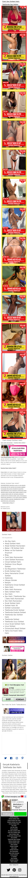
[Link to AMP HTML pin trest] (22, 758)
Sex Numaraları (14, 851)
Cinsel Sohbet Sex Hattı (14, 820)
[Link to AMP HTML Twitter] (5, 759)
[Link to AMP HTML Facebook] (11, 759)
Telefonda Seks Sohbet (14, 839)
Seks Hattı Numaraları (7, 442)
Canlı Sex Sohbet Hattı (14, 832)
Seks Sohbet (14, 844)
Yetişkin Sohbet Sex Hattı (14, 822)
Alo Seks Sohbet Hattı (14, 830)
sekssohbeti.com (14, 876)
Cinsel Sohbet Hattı (14, 818)
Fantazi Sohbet (14, 846)
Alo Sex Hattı (14, 827)
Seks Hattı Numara (14, 853)
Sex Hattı (14, 825)
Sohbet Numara (14, 817)
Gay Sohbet (14, 858)
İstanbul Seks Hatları (19, 442)
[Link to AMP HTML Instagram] (16, 759)
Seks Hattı (14, 848)
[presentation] (23, 669)
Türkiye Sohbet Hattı (14, 841)
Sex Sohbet (14, 837)
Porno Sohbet (14, 829)
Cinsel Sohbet (14, 854)
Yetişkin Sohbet (14, 860)
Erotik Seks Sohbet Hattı (14, 836)
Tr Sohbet (14, 856)
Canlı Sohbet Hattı (14, 834)
